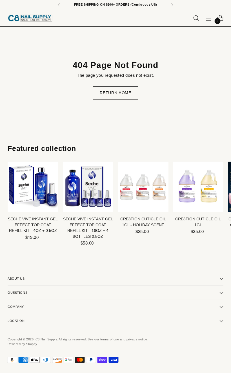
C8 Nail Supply (46, 339)
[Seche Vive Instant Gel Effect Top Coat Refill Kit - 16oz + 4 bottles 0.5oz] (88, 187)
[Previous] (59, 5)
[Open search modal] (196, 18)
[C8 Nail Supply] (30, 18)
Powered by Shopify (22, 344)
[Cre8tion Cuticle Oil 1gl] (198, 187)
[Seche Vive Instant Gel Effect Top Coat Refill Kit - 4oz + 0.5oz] (33, 187)
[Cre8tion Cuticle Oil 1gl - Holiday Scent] (143, 187)
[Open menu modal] (208, 18)
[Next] (172, 5)
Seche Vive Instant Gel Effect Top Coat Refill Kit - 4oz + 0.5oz (33, 225)
